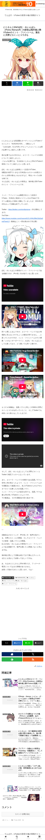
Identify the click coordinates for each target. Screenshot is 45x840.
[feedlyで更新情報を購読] (12, 659)
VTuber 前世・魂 (9, 577)
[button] (38, 83)
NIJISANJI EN (21, 577)
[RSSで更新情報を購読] (33, 659)
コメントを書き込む (22, 814)
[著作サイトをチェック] (12, 654)
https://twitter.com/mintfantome (19, 209)
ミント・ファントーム (10, 583)
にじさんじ (31, 577)
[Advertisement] (22, 114)
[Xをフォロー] (33, 654)
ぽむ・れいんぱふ (22, 580)
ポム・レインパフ (9, 580)
